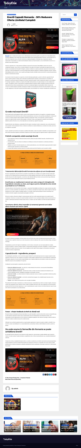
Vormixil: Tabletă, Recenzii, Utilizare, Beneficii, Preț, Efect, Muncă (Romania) (68, 35)
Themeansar (23, 445)
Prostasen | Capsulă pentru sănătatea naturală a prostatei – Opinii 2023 (68, 40)
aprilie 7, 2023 (9, 430)
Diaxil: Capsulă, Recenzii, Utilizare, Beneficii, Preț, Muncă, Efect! (69, 46)
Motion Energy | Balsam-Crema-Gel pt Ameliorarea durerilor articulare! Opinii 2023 (69, 29)
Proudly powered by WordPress (8, 445)
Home (5, 7)
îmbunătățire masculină (11, 14)
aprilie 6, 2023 (28, 430)
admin (14, 24)
